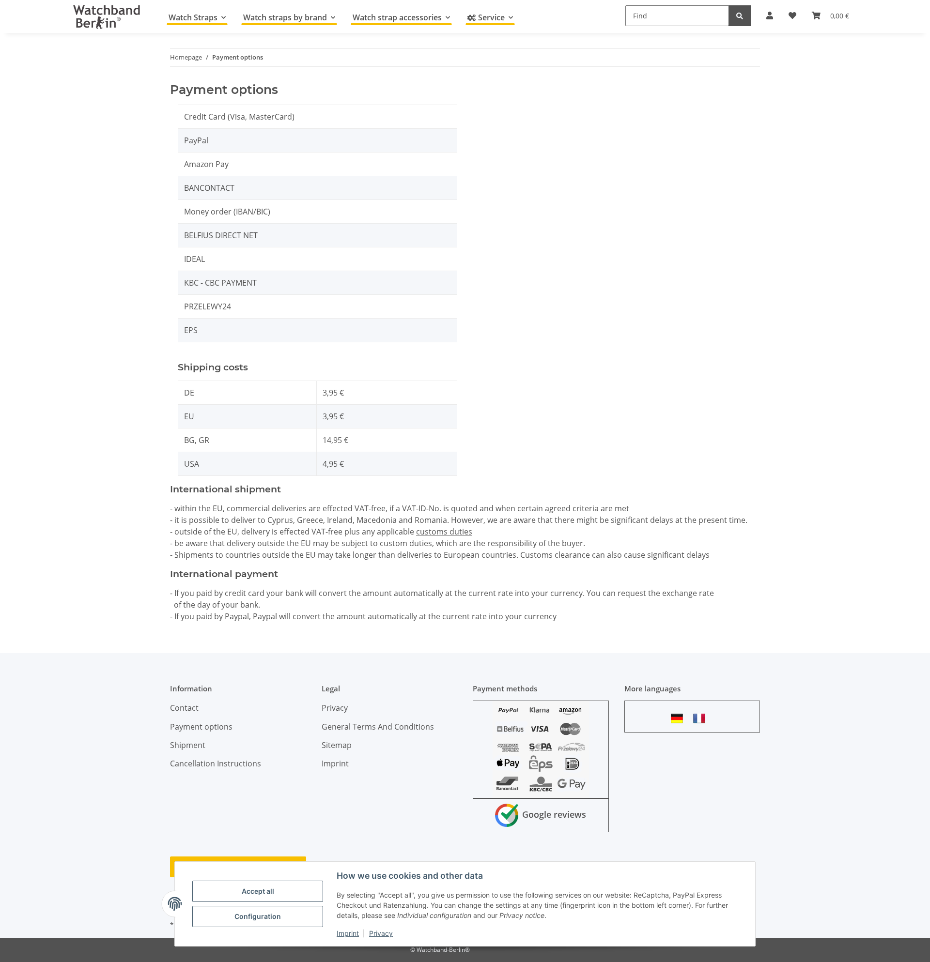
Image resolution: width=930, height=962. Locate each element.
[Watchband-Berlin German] (679, 718)
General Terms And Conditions (378, 726)
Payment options (201, 726)
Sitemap (337, 745)
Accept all (258, 891)
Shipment (187, 745)
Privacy (381, 933)
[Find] (739, 15)
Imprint (348, 933)
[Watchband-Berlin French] (702, 718)
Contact (184, 707)
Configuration (257, 916)
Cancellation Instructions (215, 763)
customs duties (444, 531)
